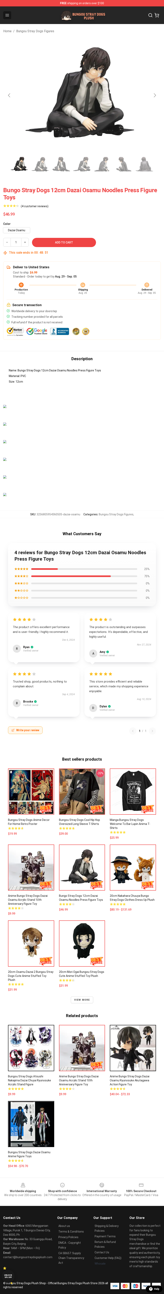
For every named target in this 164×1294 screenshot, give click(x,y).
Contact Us (102, 1252)
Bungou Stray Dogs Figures (35, 31)
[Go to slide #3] (61, 164)
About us (64, 1226)
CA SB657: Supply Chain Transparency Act (71, 1258)
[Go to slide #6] (123, 164)
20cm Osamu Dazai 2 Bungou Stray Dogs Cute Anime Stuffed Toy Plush (30, 975)
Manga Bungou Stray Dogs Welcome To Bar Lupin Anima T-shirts (130, 823)
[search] (150, 15)
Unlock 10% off (8, 1276)
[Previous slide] (9, 95)
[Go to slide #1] (19, 164)
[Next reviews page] (152, 731)
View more (82, 999)
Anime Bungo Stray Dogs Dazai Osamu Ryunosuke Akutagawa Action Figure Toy (129, 1080)
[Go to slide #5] (102, 164)
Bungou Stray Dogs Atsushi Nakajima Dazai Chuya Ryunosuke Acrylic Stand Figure (29, 1080)
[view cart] (156, 15)
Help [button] (156, 1289)
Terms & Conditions (71, 1231)
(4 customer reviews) (34, 206)
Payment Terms (105, 1236)
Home (7, 31)
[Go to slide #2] (40, 164)
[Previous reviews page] (132, 731)
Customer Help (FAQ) (108, 1258)
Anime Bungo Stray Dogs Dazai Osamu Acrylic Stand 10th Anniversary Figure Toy (28, 899)
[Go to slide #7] (144, 164)
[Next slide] (154, 95)
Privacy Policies (68, 1237)
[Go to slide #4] (82, 164)
